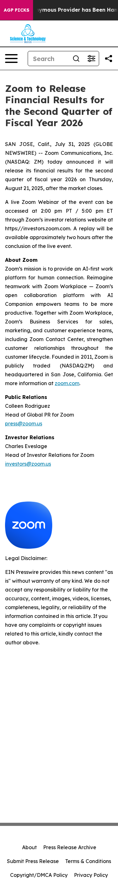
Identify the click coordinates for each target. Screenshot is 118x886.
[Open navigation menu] (11, 58)
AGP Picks (16, 10)
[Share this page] (108, 58)
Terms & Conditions (88, 861)
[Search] (76, 58)
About (29, 847)
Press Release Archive (69, 847)
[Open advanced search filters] (91, 58)
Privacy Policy (91, 875)
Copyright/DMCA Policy (39, 875)
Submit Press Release (33, 861)
